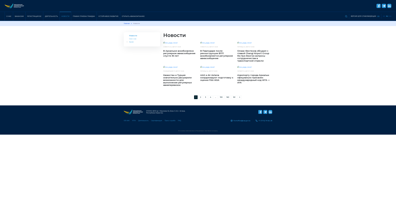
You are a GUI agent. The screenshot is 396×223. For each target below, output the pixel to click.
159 (221, 97)
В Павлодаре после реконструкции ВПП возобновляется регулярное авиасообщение (216, 55)
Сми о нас (132, 39)
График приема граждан (84, 16)
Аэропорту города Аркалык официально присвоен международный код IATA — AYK (253, 79)
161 (234, 97)
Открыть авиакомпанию (133, 16)
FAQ (179, 121)
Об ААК (127, 121)
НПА (134, 121)
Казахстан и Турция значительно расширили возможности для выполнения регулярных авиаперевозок (177, 80)
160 (227, 97)
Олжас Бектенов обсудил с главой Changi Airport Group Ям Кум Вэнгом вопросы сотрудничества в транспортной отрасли (253, 56)
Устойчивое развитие (108, 16)
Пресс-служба (170, 121)
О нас (8, 16)
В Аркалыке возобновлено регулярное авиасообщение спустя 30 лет (179, 53)
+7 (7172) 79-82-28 (265, 121)
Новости (65, 16)
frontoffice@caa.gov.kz (241, 121)
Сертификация (156, 121)
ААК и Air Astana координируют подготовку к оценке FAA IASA (216, 77)
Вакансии (19, 16)
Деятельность (51, 16)
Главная (127, 23)
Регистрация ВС (34, 16)
